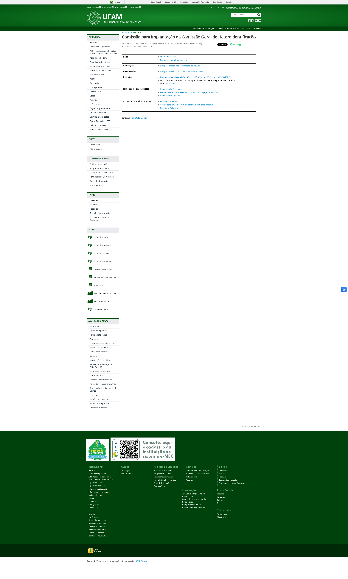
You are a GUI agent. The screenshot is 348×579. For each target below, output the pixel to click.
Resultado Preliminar (169, 101)
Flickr (219, 503)
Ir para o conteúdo (93, 7)
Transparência (96, 185)
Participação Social (98, 335)
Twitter (220, 500)
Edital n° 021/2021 (168, 56)
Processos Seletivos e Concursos (232, 483)
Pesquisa (94, 209)
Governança (95, 91)
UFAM (144, 561)
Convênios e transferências (102, 343)
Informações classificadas (101, 360)
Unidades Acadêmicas (100, 112)
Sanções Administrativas (101, 379)
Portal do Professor (102, 245)
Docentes (94, 200)
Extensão (94, 204)
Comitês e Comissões (99, 117)
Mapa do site (256, 7)
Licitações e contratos (99, 351)
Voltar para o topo (252, 426)
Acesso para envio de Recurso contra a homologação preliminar (189, 92)
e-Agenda (94, 395)
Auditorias (94, 339)
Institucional (95, 326)
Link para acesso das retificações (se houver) (180, 65)
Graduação (95, 144)
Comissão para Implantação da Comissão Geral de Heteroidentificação (189, 37)
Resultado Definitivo (169, 108)
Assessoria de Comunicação (203, 28)
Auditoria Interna (97, 74)
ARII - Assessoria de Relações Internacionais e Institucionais (103, 52)
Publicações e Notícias (100, 164)
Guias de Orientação (99, 181)
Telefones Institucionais (100, 66)
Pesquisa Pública (101, 301)
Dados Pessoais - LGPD (100, 121)
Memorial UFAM (100, 309)
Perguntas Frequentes (100, 371)
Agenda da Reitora (98, 58)
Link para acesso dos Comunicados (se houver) (181, 71)
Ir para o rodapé (134, 7)
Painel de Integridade (99, 403)
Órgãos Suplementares (100, 108)
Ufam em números (98, 407)
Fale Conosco (246, 28)
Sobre (92, 95)
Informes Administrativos (101, 70)
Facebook (221, 494)
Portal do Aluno (100, 237)
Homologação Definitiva (170, 95)
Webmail (257, 28)
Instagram (221, 497)
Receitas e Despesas (99, 347)
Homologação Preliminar (171, 89)
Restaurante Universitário (101, 172)
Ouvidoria (94, 83)
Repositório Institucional (104, 277)
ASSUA (93, 79)
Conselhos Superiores (100, 46)
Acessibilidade (231, 7)
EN (219, 7)
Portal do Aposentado (103, 261)
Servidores (95, 356)
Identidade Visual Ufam (100, 129)
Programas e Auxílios (99, 168)
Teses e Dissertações (103, 269)
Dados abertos (96, 375)
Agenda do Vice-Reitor (100, 62)
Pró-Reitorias (96, 104)
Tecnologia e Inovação (100, 213)
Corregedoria (96, 87)
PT (215, 7)
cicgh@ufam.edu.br (174, 83)
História (93, 42)
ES (223, 7)
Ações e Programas (98, 330)
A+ (205, 7)
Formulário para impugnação (173, 60)
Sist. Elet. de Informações (105, 293)
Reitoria (93, 100)
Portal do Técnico (101, 253)
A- (211, 7)
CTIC (138, 561)
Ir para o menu (107, 7)
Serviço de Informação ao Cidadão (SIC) (101, 365)
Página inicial (127, 33)
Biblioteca (98, 285)
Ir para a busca (120, 7)
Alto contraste (244, 7)
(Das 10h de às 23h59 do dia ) (195, 77)
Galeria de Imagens (99, 125)
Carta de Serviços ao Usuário (228, 28)
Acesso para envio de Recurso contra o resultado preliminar (187, 104)
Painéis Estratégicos (99, 399)
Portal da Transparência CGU (103, 384)
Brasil (117, 2)
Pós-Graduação (97, 149)
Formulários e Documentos (102, 176)
